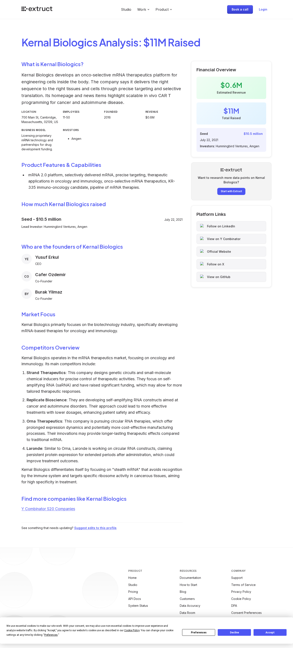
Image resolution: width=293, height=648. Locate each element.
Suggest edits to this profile (95, 528)
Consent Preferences (246, 613)
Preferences (199, 632)
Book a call (240, 9)
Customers (187, 599)
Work (141, 9)
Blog (183, 591)
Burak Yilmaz (48, 292)
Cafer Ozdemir (50, 274)
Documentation (190, 578)
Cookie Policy (241, 599)
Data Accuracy (190, 605)
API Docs (134, 599)
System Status (138, 605)
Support (237, 578)
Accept (270, 632)
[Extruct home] (36, 9)
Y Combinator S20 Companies (48, 509)
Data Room (187, 613)
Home (132, 578)
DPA (234, 605)
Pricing (133, 591)
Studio (126, 9)
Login (263, 9)
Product (162, 9)
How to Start (188, 585)
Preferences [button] (51, 634)
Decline (234, 632)
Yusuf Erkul (47, 257)
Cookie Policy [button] (131, 630)
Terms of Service (243, 585)
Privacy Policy (241, 591)
